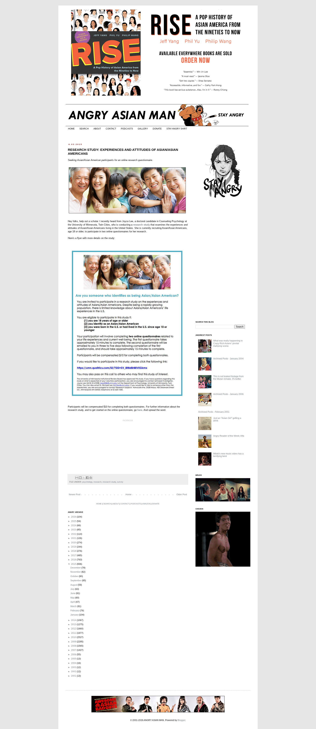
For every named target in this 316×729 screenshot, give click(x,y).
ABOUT (97, 128)
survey (120, 482)
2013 (74, 624)
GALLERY (143, 128)
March (73, 606)
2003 (74, 667)
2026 (74, 517)
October (74, 576)
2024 (74, 525)
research (97, 482)
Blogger (181, 720)
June (73, 593)
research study (109, 482)
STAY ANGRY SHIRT (176, 128)
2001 (74, 676)
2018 (74, 551)
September (76, 580)
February (75, 610)
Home (128, 494)
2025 (74, 521)
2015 (74, 564)
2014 (74, 620)
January (74, 614)
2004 (74, 663)
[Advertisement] (222, 260)
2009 (74, 641)
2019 (74, 547)
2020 (74, 542)
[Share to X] (84, 477)
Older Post (181, 494)
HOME (71, 128)
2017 (74, 555)
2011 (74, 633)
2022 (74, 534)
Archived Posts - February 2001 (214, 412)
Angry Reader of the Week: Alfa (228, 436)
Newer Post (74, 494)
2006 (74, 654)
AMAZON (146, 504)
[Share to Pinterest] (91, 477)
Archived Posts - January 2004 (228, 358)
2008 (74, 646)
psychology (87, 482)
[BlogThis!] (80, 477)
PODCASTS (127, 128)
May (72, 597)
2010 (74, 637)
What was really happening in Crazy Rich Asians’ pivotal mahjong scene (228, 343)
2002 (74, 671)
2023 (74, 529)
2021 (74, 538)
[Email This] (77, 477)
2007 (74, 650)
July (72, 589)
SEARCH (84, 128)
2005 (74, 658)
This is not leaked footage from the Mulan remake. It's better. (228, 377)
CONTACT (111, 128)
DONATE (157, 128)
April (73, 602)
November (75, 572)
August (74, 585)
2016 (74, 559)
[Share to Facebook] (87, 477)
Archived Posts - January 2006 (228, 394)
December (75, 567)
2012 (74, 628)
